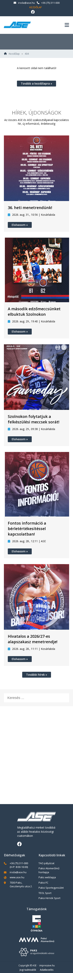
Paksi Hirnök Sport (49, 898)
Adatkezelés (47, 969)
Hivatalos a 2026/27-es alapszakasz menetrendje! (32, 639)
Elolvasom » (20, 225)
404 (27, 53)
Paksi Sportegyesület (51, 887)
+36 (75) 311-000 (50, 3)
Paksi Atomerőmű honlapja (49, 870)
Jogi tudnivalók (28, 969)
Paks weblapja (47, 877)
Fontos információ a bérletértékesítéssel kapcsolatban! (27, 528)
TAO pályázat (46, 863)
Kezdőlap (35, 7)
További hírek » (36, 674)
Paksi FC (43, 882)
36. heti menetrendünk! (30, 207)
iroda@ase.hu (26, 3)
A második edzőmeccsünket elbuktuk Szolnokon (34, 311)
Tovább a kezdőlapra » (36, 83)
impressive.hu (47, 965)
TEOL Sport (45, 893)
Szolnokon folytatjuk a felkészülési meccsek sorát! (33, 419)
